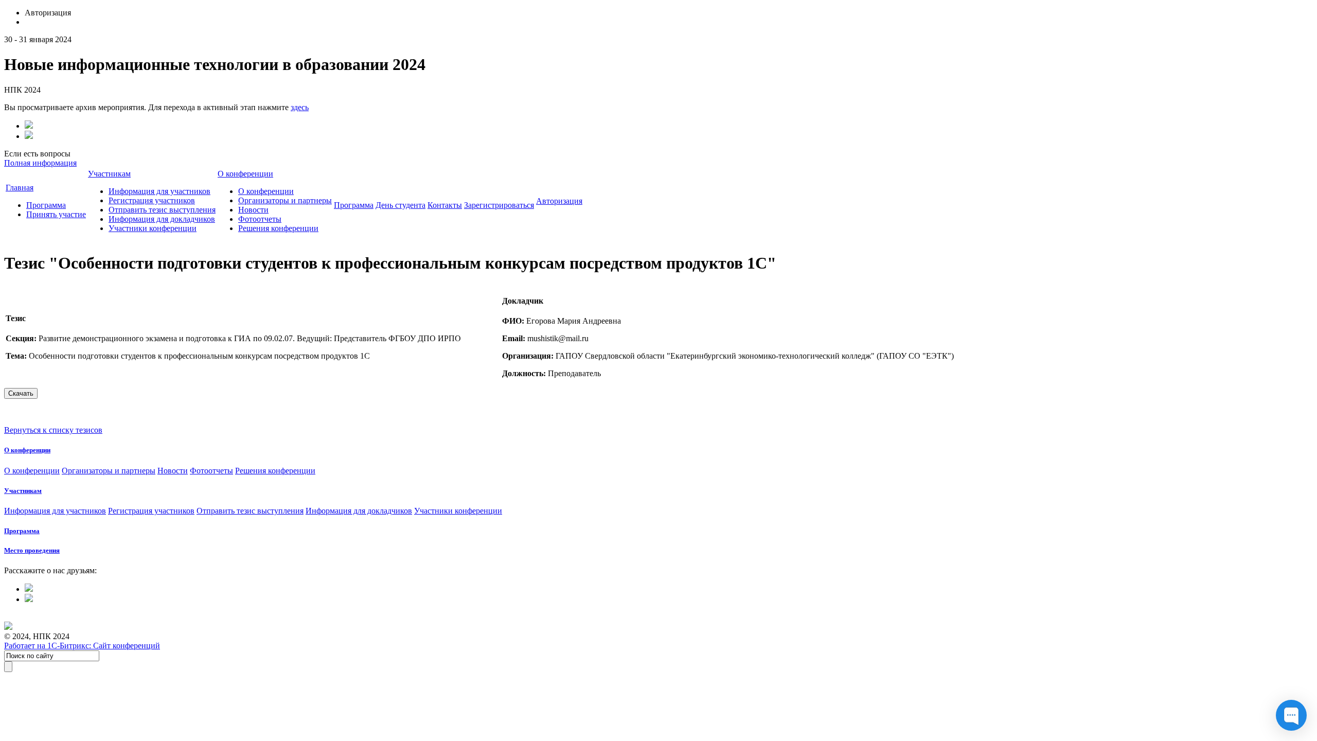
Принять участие (56, 214)
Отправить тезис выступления (162, 209)
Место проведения (32, 550)
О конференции (245, 173)
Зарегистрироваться (499, 205)
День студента (400, 205)
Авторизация (559, 201)
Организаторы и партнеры (285, 200)
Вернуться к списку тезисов (53, 430)
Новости (253, 209)
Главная (19, 187)
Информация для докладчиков (162, 219)
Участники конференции (153, 228)
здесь (300, 107)
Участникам (109, 173)
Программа (46, 205)
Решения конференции (278, 228)
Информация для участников (159, 191)
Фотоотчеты (259, 219)
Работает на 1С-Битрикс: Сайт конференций (82, 645)
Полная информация (40, 162)
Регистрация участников (152, 200)
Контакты (445, 205)
